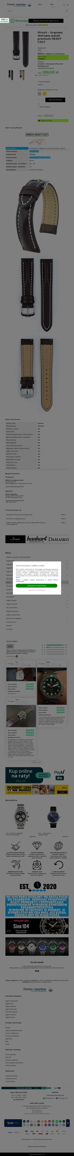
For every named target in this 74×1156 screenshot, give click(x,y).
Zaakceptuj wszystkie (36, 586)
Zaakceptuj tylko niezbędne (37, 590)
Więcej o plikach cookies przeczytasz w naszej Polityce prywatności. (37, 580)
